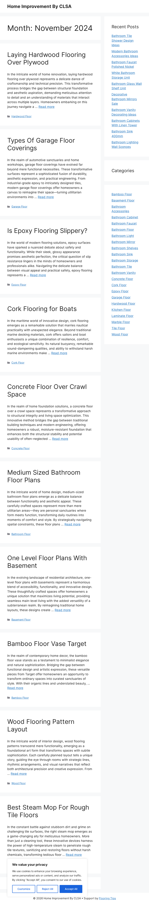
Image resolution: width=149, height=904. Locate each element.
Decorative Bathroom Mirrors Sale (124, 99)
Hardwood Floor (21, 116)
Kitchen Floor (121, 310)
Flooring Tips (107, 898)
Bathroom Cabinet (125, 217)
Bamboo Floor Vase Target (46, 643)
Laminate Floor (122, 316)
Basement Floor (21, 619)
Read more (47, 107)
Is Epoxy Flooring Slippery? (47, 230)
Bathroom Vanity (124, 273)
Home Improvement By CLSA (39, 6)
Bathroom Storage (125, 260)
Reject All (47, 888)
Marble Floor (121, 322)
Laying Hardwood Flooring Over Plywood (46, 58)
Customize (23, 888)
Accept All (71, 888)
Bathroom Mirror (123, 242)
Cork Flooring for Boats (42, 308)
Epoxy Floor (18, 284)
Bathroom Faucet (124, 223)
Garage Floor (19, 206)
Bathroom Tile (122, 266)
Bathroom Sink (122, 254)
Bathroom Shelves (125, 248)
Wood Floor (18, 783)
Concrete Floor (20, 448)
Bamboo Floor (20, 697)
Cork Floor (17, 362)
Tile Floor (118, 328)
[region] (47, 878)
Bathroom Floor (21, 534)
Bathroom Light (123, 236)
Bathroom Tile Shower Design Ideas (123, 40)
